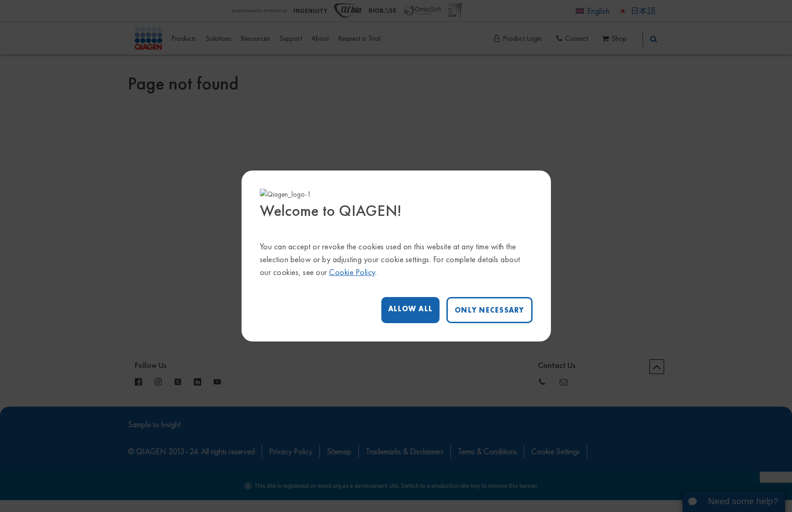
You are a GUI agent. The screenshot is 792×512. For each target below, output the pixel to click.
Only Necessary (489, 310)
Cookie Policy (352, 272)
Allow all (410, 309)
